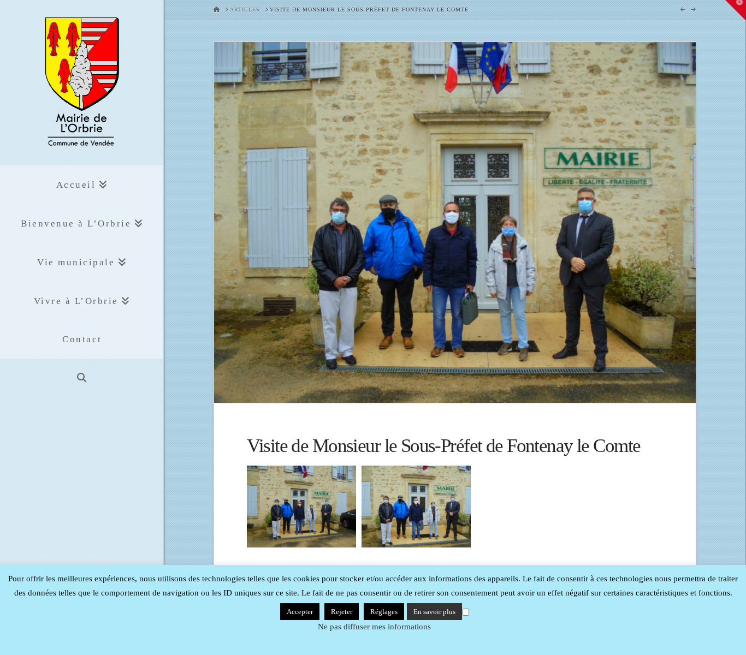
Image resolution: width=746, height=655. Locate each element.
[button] (735, 10)
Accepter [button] (300, 612)
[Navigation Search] (81, 378)
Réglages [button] (384, 612)
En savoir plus (434, 612)
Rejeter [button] (341, 612)
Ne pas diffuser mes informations (374, 626)
